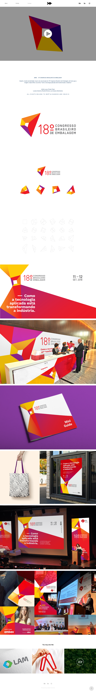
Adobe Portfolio (51, 687)
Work (6, 3)
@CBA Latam (44, 89)
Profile (17, 3)
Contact (29, 3)
